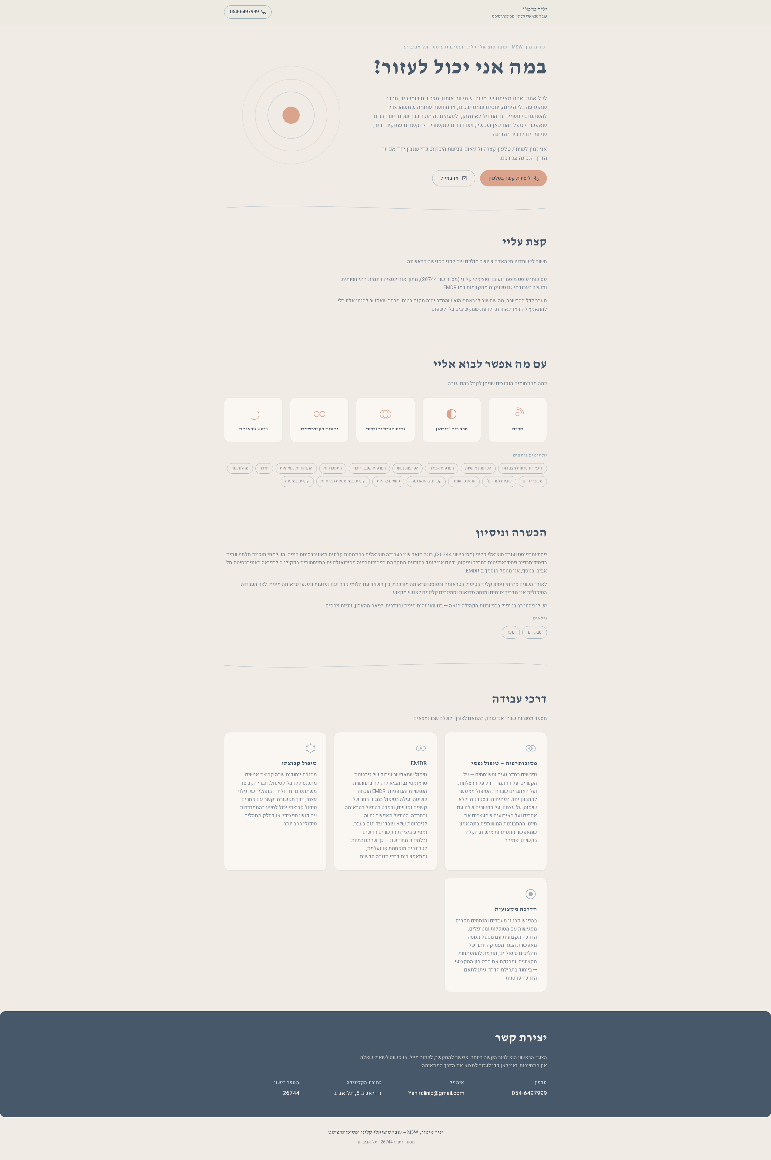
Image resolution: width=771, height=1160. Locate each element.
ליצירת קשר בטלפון (509, 178)
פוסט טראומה (464, 481)
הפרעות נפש (407, 468)
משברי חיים (532, 481)
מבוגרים (535, 632)
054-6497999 (244, 11)
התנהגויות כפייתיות (296, 468)
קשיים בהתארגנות (426, 481)
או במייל (449, 178)
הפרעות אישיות (478, 468)
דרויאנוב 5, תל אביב (358, 1093)
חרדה (264, 468)
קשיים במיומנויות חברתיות (342, 481)
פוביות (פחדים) (499, 481)
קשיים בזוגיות (388, 481)
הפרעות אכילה (441, 468)
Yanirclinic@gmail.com (436, 1093)
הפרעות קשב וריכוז (369, 468)
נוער (510, 632)
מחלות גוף (240, 468)
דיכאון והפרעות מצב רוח (522, 468)
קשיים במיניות (297, 481)
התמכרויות (332, 468)
